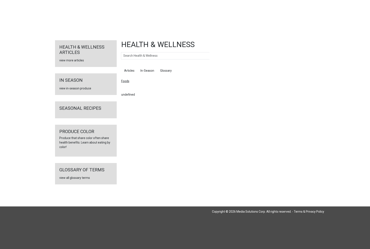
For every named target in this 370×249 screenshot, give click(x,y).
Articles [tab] (129, 70)
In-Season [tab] (147, 70)
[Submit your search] (213, 55)
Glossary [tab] (166, 70)
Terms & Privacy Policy (309, 211)
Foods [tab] (182, 70)
